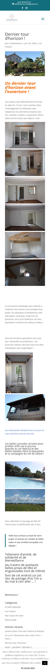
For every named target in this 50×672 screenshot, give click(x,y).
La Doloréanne (15, 43)
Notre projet (10, 619)
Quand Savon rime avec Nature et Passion (24, 631)
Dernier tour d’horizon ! (16, 643)
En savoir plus (28, 667)
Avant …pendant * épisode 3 (18, 647)
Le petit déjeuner (13, 607)
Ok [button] (45, 663)
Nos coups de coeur (14, 615)
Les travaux (10, 611)
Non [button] (17, 667)
